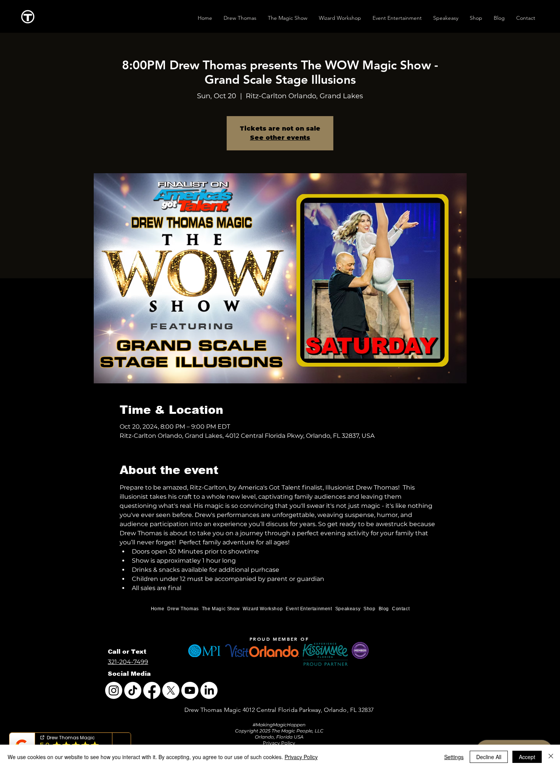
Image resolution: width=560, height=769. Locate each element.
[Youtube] (189, 690)
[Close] (550, 757)
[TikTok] (132, 690)
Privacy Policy (301, 757)
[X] (170, 690)
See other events (280, 137)
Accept (527, 757)
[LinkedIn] (209, 690)
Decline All (488, 757)
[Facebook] (151, 690)
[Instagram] (113, 690)
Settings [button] (454, 757)
